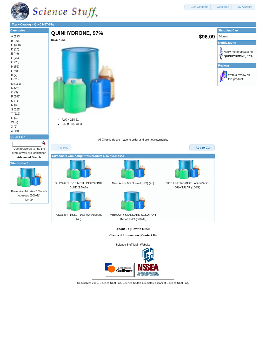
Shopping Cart (228, 30)
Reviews (224, 65)
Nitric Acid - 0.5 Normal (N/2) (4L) (133, 183)
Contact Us (149, 235)
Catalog (25, 24)
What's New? (19, 163)
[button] (197, 7)
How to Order (140, 229)
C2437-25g (46, 24)
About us (122, 229)
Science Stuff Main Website (133, 244)
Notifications (227, 42)
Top (14, 24)
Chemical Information (124, 235)
